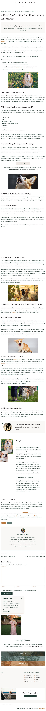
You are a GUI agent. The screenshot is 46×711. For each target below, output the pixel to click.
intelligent (3, 322)
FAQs (4, 609)
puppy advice (23, 663)
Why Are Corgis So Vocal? (9, 601)
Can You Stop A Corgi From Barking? (11, 605)
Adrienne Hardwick (23, 534)
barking (3, 522)
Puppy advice (28, 677)
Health (37, 675)
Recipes (27, 679)
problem (3, 41)
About (10, 705)
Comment (4, 566)
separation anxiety (17, 359)
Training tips (28, 675)
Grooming (38, 677)
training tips (23, 658)
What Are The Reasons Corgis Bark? (11, 603)
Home (3, 705)
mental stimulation (18, 67)
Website (34, 586)
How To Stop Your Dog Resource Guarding (35, 555)
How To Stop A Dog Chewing (8, 555)
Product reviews (29, 681)
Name (3, 586)
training (36, 49)
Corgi (17, 515)
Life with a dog (39, 681)
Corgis (7, 502)
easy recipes (23, 653)
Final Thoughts (6, 611)
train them (14, 312)
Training (36, 515)
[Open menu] (23, 6)
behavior (3, 363)
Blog (7, 705)
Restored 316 (42, 708)
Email (18, 586)
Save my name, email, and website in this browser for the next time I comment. (19, 590)
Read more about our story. (35, 646)
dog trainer (25, 512)
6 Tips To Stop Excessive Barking (10, 607)
